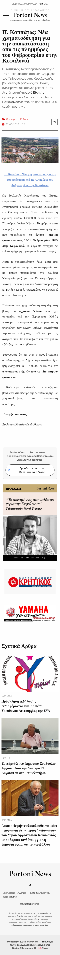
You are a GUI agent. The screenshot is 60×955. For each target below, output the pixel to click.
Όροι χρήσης (10, 896)
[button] (6, 15)
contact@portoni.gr (30, 903)
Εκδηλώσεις (9, 892)
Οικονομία (11, 119)
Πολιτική (25, 119)
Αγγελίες (22, 892)
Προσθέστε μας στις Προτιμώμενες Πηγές (26, 470)
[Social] (30, 885)
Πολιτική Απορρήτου (39, 892)
